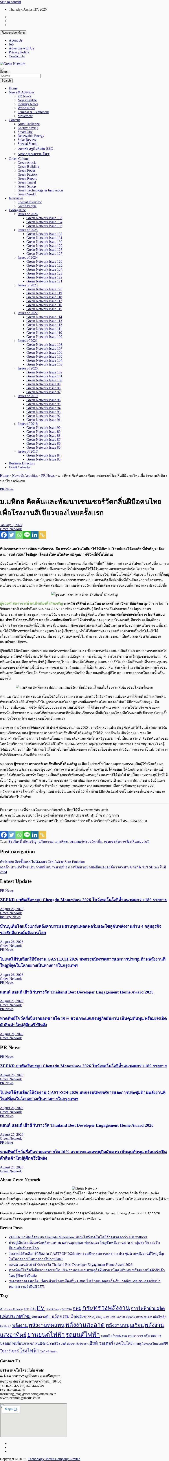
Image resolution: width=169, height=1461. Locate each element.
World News (26, 108)
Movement (25, 116)
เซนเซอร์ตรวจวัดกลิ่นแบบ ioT (126, 841)
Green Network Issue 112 (44, 325)
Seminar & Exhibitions (33, 112)
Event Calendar (19, 467)
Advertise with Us (21, 48)
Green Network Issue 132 (44, 234)
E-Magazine (17, 210)
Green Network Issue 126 (44, 261)
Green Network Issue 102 (44, 372)
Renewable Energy (31, 136)
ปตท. (113, 1317)
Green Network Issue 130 (44, 242)
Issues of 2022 (28, 313)
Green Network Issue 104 (44, 360)
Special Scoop (27, 144)
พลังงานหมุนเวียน (125, 1325)
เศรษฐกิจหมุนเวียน (145, 1343)
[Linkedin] (35, 535)
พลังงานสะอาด (85, 1324)
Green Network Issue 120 (44, 289)
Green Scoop (27, 186)
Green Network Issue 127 (44, 253)
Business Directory (22, 463)
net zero (67, 1309)
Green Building (28, 166)
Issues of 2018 (28, 424)
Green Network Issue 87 (43, 439)
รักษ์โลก (132, 1336)
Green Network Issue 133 (44, 226)
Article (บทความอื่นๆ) (34, 154)
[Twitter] (11, 535)
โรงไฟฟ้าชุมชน (48, 1351)
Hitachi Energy (53, 1309)
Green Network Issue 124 (44, 269)
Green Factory (28, 174)
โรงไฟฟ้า (30, 1351)
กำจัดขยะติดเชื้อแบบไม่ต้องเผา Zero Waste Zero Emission (42, 862)
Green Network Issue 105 (44, 356)
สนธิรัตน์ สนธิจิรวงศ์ (50, 1343)
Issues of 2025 (28, 230)
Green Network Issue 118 (44, 297)
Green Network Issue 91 (43, 420)
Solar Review (27, 140)
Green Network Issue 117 (44, 301)
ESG (32, 1309)
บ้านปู (91, 1317)
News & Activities (21, 92)
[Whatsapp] (19, 535)
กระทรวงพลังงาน (106, 1307)
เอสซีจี (163, 1343)
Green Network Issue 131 (44, 238)
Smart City (25, 132)
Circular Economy (13, 1309)
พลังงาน (20, 1325)
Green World (27, 194)
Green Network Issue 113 (44, 321)
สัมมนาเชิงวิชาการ (78, 1343)
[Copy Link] (42, 535)
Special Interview (30, 202)
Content (14, 120)
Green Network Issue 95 (43, 404)
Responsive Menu (13, 32)
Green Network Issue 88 (43, 435)
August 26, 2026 (11, 909)
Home (13, 88)
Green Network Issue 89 (43, 431)
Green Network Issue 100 (44, 380)
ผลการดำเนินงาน (126, 1317)
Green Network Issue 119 (44, 293)
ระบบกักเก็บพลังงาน (114, 1335)
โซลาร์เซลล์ (9, 1351)
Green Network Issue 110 (44, 333)
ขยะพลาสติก (41, 1317)
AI (2, 1309)
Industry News (28, 104)
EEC (26, 1309)
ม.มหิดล (61, 841)
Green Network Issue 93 (43, 412)
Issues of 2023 (28, 285)
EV (41, 1308)
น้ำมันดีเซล (78, 1317)
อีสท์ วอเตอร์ (101, 1343)
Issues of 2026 (28, 214)
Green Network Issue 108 (44, 344)
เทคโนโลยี (123, 1343)
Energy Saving (28, 128)
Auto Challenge (29, 124)
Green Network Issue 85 (43, 447)
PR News (24, 96)
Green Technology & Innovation (40, 190)
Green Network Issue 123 (44, 273)
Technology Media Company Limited (54, 1459)
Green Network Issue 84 (43, 455)
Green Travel (27, 182)
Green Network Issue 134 (44, 222)
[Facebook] (4, 535)
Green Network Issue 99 (43, 384)
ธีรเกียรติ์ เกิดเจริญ (22, 841)
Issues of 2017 (28, 451)
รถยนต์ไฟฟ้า (83, 1334)
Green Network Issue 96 (43, 400)
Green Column (19, 158)
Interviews (16, 198)
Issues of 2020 (28, 368)
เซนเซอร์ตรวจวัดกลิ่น (86, 841)
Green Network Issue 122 (44, 277)
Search (4, 71)
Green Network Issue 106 (44, 352)
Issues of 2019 (28, 396)
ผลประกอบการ (144, 1317)
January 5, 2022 (11, 525)
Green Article (27, 162)
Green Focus (26, 170)
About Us (15, 40)
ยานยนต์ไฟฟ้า (46, 1335)
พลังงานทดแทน (46, 1325)
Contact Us (16, 56)
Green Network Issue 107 (44, 348)
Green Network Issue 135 (44, 218)
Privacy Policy (19, 52)
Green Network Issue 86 (43, 443)
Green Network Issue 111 (44, 329)
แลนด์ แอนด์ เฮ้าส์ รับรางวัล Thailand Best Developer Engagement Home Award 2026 (77, 992)
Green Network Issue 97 (43, 392)
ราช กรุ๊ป (143, 1335)
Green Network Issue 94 (43, 408)
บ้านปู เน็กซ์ (102, 1317)
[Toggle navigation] (2, 68)
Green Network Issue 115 (44, 309)
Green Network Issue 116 (44, 305)
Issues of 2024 (28, 257)
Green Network (11, 529)
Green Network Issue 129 (44, 245)
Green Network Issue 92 (43, 416)
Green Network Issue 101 (44, 376)
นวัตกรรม (45, 841)
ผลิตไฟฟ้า (159, 1317)
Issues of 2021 (28, 340)
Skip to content (10, 2)
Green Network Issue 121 (44, 281)
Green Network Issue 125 (44, 265)
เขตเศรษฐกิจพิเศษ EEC (35, 148)
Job (11, 44)
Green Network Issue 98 (43, 388)
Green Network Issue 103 (44, 364)
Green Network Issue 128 (44, 249)
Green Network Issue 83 (43, 459)
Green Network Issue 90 (43, 427)
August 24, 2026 (11, 1034)
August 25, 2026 (11, 1001)
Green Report (27, 178)
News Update (27, 100)
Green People (27, 206)
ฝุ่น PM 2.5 (5, 1326)
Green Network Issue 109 (44, 336)
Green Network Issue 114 (44, 317)
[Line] (27, 535)
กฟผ (77, 1308)
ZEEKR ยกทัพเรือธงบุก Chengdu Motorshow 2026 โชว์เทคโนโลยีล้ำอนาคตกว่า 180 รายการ (83, 899)
